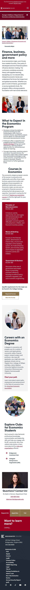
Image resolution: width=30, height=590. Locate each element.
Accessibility (10, 562)
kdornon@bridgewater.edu (15, 499)
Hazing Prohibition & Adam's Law (12, 572)
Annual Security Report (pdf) (13, 581)
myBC (8, 558)
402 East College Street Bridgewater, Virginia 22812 (13, 541)
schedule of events (18, 1)
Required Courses (11, 294)
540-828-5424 (15, 496)
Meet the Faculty (10, 297)
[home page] (11, 536)
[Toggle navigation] (27, 8)
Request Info (5, 513)
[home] (7, 8)
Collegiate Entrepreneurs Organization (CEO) (14, 460)
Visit (25, 513)
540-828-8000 (9, 544)
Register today (17, 3)
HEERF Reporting (11, 565)
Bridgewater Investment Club (14, 454)
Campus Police (10, 560)
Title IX (8, 569)
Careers (8, 556)
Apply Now (15, 513)
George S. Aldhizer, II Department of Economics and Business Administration (13, 16)
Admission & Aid (10, 549)
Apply (8, 554)
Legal (7, 567)
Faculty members (8, 144)
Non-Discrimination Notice (12, 577)
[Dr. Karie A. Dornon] (15, 480)
